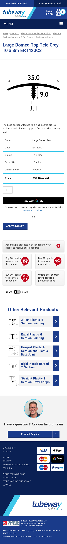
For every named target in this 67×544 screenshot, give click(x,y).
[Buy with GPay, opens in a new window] (33, 200)
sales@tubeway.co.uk (50, 3)
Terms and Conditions (33, 210)
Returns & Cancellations (16, 464)
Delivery (7, 461)
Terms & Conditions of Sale (17, 481)
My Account (9, 448)
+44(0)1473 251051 (16, 3)
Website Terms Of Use (14, 474)
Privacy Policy (10, 477)
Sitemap (7, 451)
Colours (7, 468)
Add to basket (15, 226)
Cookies (7, 485)
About (6, 457)
